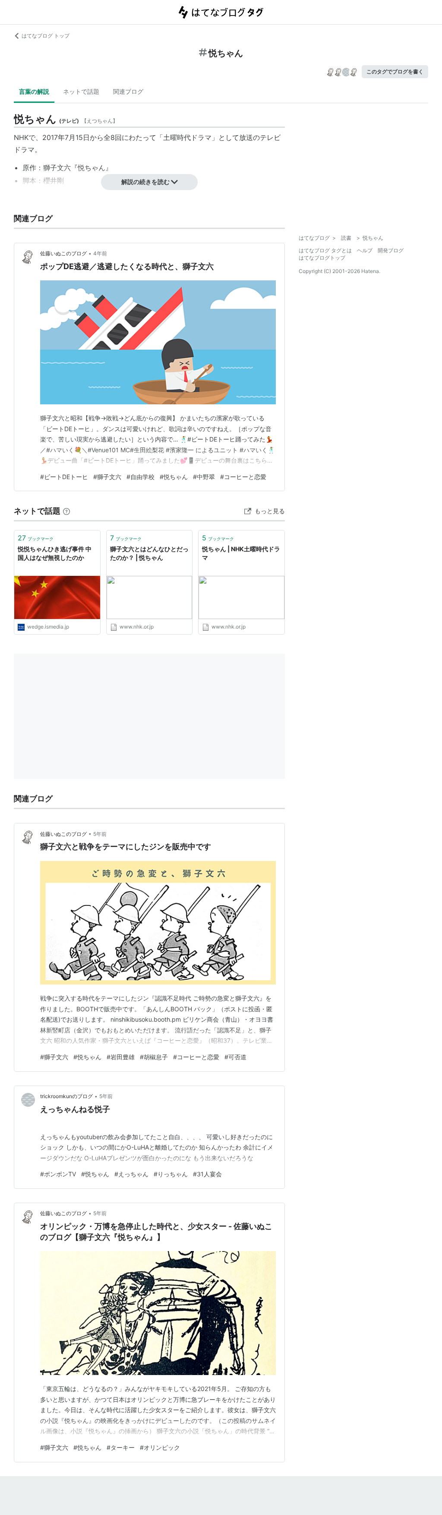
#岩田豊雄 (121, 1057)
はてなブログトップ (322, 257)
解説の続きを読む (145, 181)
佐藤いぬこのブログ (63, 253)
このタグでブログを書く (394, 71)
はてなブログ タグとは (325, 250)
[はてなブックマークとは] (66, 510)
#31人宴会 (207, 1174)
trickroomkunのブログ (66, 1096)
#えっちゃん (131, 1174)
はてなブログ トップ (45, 35)
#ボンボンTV (58, 1174)
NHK (21, 137)
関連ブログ (128, 91)
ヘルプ (365, 250)
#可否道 (235, 1057)
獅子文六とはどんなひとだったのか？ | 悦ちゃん (149, 553)
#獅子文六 (107, 476)
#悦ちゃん (174, 476)
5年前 (100, 834)
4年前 (100, 253)
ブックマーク (36, 538)
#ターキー (121, 1447)
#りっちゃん (171, 1174)
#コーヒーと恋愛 (243, 476)
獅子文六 (57, 167)
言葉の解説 (34, 91)
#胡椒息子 (154, 1057)
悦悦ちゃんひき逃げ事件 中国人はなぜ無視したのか (55, 553)
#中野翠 (204, 476)
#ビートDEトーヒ (64, 476)
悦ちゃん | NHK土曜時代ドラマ (241, 553)
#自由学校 (140, 476)
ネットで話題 (81, 91)
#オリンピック (160, 1447)
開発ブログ (391, 250)
